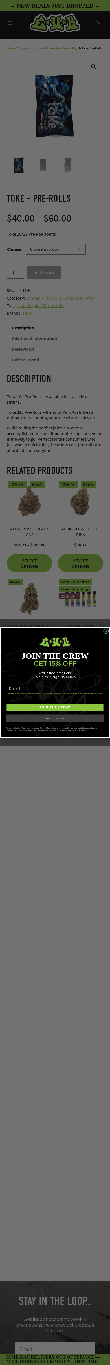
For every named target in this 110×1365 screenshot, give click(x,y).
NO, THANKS (55, 718)
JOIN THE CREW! (55, 707)
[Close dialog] (106, 631)
